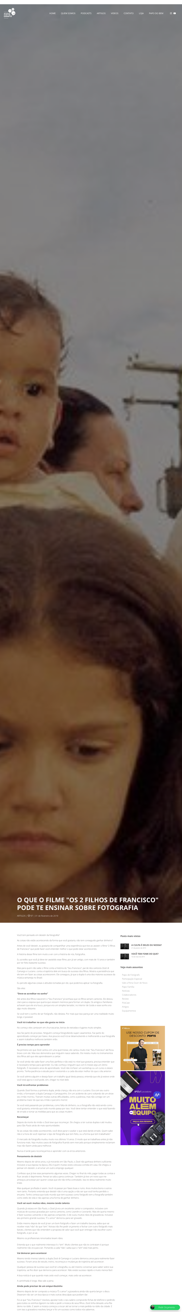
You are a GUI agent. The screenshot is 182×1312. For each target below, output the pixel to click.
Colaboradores (129, 994)
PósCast (126, 1002)
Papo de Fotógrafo (131, 974)
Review (125, 998)
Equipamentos (129, 1010)
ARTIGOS (21, 915)
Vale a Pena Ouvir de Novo (134, 982)
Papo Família (128, 986)
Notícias (126, 990)
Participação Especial (132, 978)
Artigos (125, 1006)
